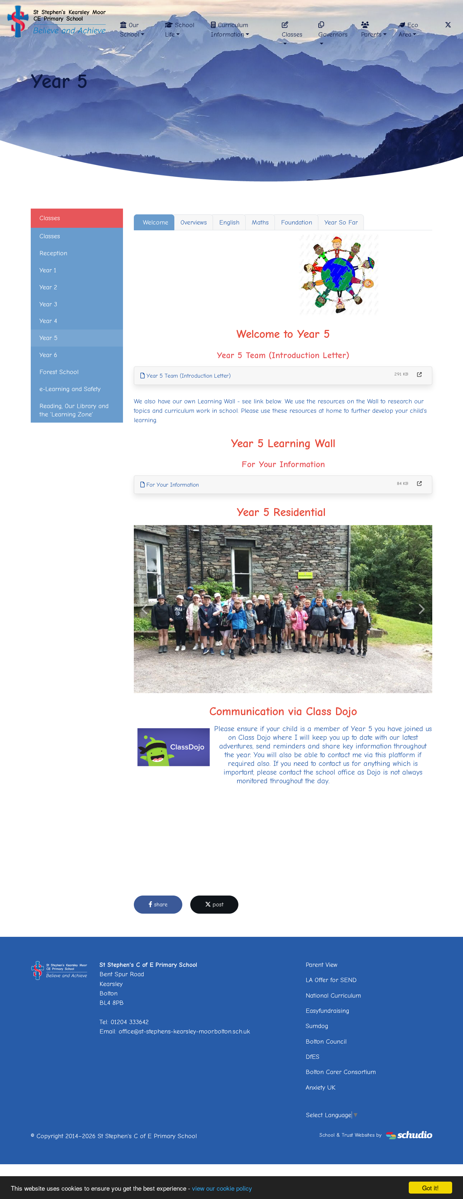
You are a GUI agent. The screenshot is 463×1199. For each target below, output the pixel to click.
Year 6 (48, 355)
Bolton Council (326, 1041)
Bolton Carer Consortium (341, 1072)
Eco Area (408, 29)
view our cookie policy (222, 1187)
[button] (145, 609)
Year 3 (48, 304)
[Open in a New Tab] (419, 374)
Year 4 (48, 320)
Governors (333, 34)
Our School (129, 29)
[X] (448, 25)
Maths (260, 222)
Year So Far (341, 222)
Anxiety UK (320, 1087)
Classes (292, 34)
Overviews (193, 222)
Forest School (58, 372)
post (217, 904)
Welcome (155, 222)
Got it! (430, 1187)
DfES (312, 1056)
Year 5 (48, 337)
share (159, 904)
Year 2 (48, 287)
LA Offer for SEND (331, 980)
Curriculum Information (229, 29)
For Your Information (172, 485)
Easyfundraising (327, 1010)
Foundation (296, 222)
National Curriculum (333, 995)
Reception (53, 253)
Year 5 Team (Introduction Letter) (188, 376)
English (229, 222)
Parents (371, 34)
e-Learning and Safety (70, 389)
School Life (179, 29)
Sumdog (317, 1026)
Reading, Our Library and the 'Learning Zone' (74, 410)
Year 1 (47, 270)
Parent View (321, 964)
